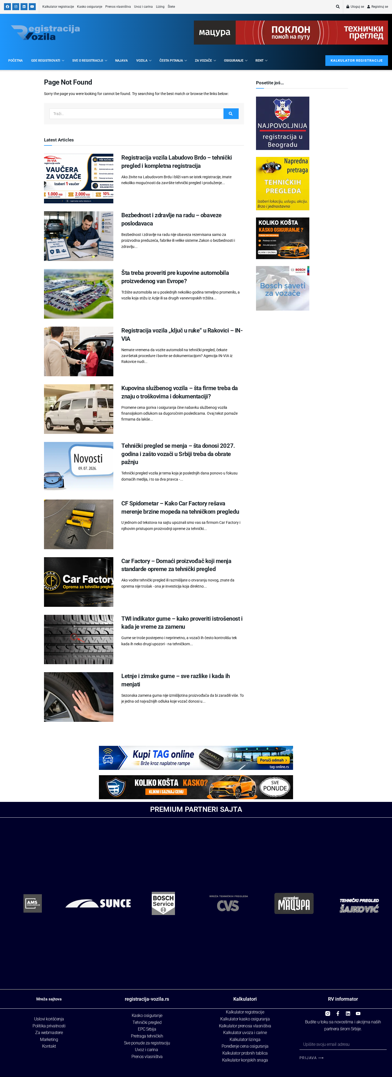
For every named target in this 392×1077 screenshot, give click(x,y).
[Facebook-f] (337, 1011)
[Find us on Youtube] (32, 7)
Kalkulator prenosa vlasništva (245, 1025)
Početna (15, 60)
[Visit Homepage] (45, 33)
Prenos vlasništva (118, 7)
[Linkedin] (348, 1011)
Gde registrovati (45, 60)
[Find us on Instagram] (15, 7)
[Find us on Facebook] (7, 7)
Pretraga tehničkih (147, 1036)
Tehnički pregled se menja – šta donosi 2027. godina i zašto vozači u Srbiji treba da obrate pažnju (178, 454)
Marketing (49, 1039)
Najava (121, 60)
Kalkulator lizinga (245, 1039)
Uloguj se (357, 7)
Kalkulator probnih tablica (245, 1053)
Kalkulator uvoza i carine (245, 1032)
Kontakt (49, 1046)
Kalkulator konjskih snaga (245, 1060)
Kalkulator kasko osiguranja (245, 1018)
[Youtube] (358, 1011)
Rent (259, 60)
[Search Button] (338, 7)
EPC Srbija (147, 1029)
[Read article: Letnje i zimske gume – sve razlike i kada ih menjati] (78, 697)
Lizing (160, 7)
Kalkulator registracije (58, 7)
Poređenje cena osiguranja (245, 1046)
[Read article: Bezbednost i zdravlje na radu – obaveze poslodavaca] (78, 236)
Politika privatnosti (49, 1025)
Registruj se (379, 7)
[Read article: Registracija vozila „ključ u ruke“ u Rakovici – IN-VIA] (78, 351)
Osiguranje (233, 60)
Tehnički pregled (147, 1022)
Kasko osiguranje (89, 7)
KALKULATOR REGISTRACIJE (357, 60)
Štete (171, 7)
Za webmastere (49, 1032)
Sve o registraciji (87, 60)
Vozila (141, 60)
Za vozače (203, 60)
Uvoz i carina (143, 7)
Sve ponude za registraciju (147, 1043)
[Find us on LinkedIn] (24, 7)
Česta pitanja (171, 60)
